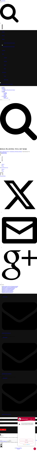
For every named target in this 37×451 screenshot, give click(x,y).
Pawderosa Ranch (4, 152)
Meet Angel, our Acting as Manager (7, 290)
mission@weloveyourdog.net (6, 414)
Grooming (3, 50)
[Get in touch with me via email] (19, 247)
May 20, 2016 (4, 153)
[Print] (0, 162)
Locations (5, 57)
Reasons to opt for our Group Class (7, 292)
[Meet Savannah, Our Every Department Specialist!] (10, 286)
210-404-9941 (3, 0)
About (3, 91)
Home (1, 151)
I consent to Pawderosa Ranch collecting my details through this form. (11, 442)
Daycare (3, 35)
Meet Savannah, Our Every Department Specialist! (9, 287)
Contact (5, 94)
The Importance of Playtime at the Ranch (15, 151)
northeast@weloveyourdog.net (6, 373)
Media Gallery (6, 79)
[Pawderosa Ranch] (8, 46)
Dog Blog (5, 61)
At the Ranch (4, 72)
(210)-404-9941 (5, 296)
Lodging (3, 87)
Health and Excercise (5, 151)
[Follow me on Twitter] (19, 212)
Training (3, 39)
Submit (3, 429)
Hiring (5, 68)
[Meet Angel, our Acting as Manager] (8, 289)
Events (5, 97)
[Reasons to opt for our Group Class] (7, 291)
